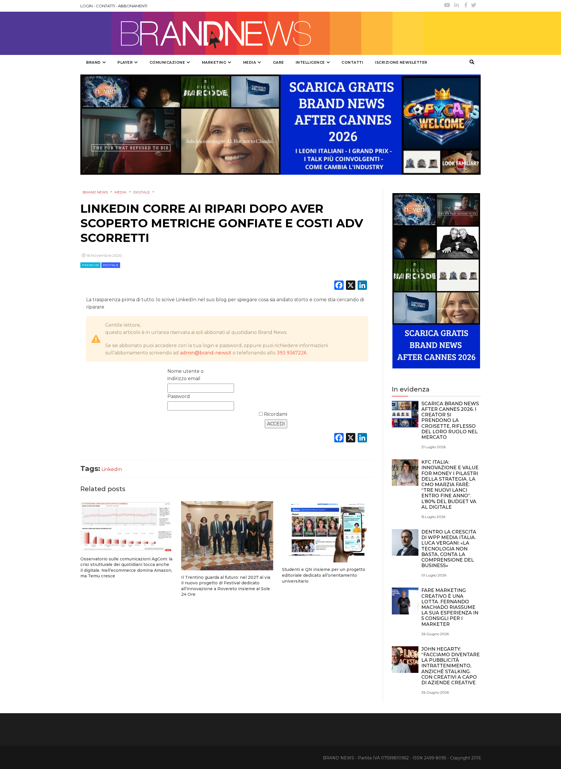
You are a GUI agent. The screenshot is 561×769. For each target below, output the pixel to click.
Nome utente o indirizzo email (185, 374)
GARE (278, 62)
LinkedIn (111, 469)
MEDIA (249, 62)
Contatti (352, 62)
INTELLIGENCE (310, 62)
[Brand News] (252, 33)
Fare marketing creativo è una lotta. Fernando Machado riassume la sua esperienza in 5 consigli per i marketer (449, 607)
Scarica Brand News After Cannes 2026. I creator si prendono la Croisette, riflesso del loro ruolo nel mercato (450, 420)
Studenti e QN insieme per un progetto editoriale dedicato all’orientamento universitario (323, 575)
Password (178, 396)
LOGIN (86, 6)
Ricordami (275, 414)
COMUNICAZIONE (167, 62)
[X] (350, 285)
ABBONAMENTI (132, 6)
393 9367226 (292, 353)
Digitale (111, 265)
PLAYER (125, 62)
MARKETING (214, 62)
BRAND (93, 62)
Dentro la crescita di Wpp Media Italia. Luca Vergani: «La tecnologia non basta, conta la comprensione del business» (448, 548)
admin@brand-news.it (205, 353)
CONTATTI (105, 6)
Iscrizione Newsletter (401, 62)
